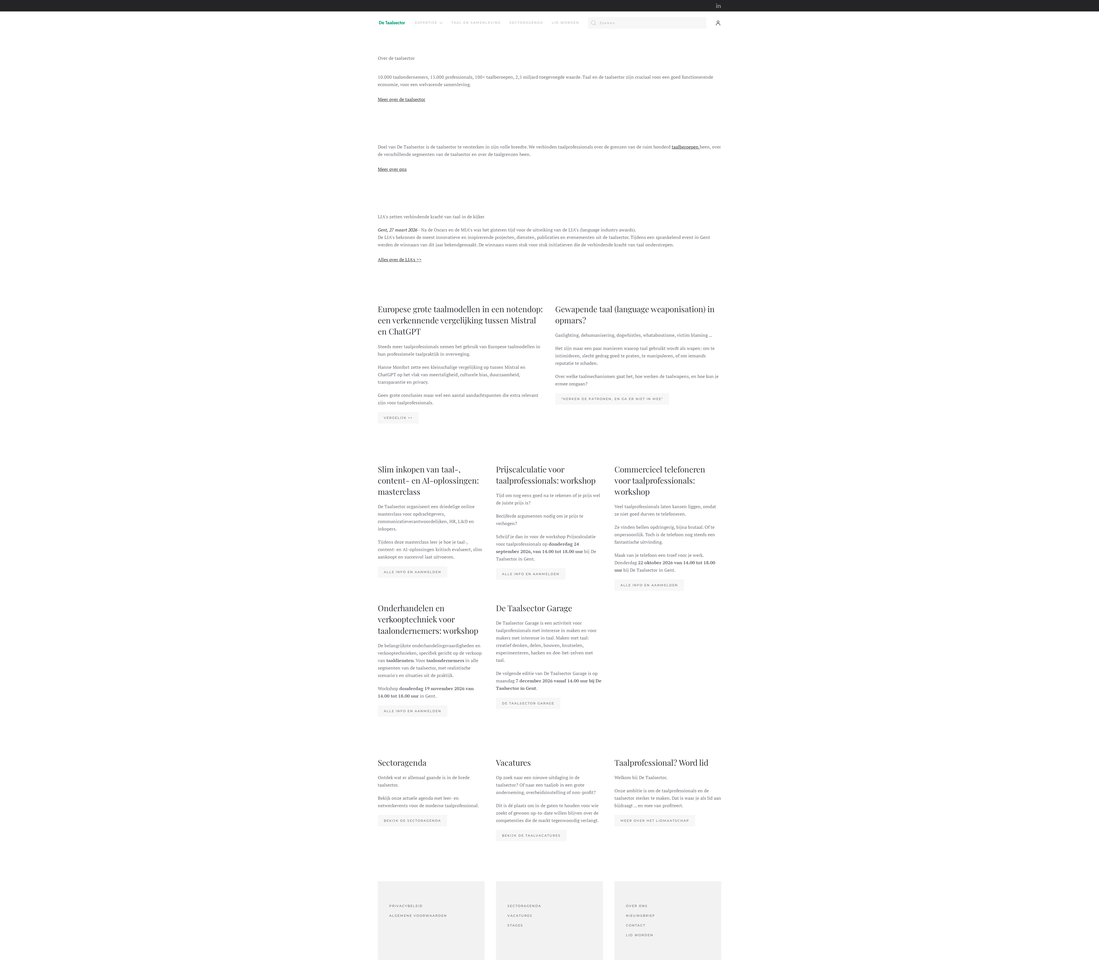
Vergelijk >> (398, 418)
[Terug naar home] (392, 22)
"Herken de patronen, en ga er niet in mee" (612, 399)
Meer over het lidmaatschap (654, 821)
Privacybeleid (406, 906)
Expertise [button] (426, 23)
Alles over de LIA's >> (400, 259)
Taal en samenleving (476, 23)
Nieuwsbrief (640, 916)
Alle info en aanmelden (412, 572)
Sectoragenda (526, 23)
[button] (718, 22)
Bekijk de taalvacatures (531, 836)
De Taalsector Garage (528, 703)
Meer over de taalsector (401, 99)
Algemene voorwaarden (418, 916)
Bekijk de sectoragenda (412, 821)
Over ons (637, 906)
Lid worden (565, 23)
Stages (515, 925)
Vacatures (519, 916)
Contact (635, 925)
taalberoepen (686, 147)
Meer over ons (392, 169)
